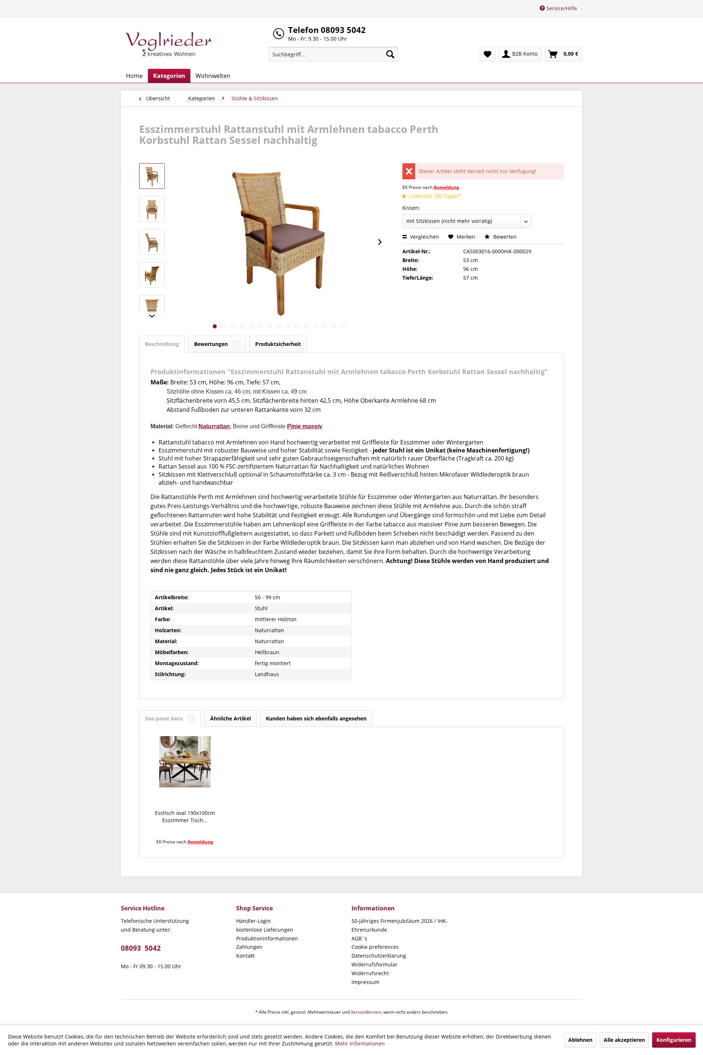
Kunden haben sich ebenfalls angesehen (316, 718)
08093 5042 (141, 948)
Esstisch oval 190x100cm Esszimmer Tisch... (185, 816)
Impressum (365, 981)
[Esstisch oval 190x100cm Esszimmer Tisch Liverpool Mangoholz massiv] (185, 761)
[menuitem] (333, 54)
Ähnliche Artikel (230, 718)
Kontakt (245, 955)
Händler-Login (253, 920)
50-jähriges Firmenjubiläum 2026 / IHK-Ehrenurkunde (400, 925)
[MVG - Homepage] (168, 44)
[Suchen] (390, 54)
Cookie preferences (375, 946)
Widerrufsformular (375, 964)
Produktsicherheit (278, 343)
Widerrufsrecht (370, 973)
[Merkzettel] (487, 54)
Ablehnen (580, 1039)
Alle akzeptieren (624, 1039)
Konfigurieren (673, 1039)
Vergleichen (424, 236)
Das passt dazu (169, 718)
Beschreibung (162, 343)
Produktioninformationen (267, 938)
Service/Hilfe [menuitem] (562, 8)
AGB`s (359, 938)
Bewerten (504, 236)
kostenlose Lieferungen (264, 929)
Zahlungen (249, 946)
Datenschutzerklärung (379, 955)
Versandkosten (366, 1012)
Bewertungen (216, 343)
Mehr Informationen (360, 1043)
